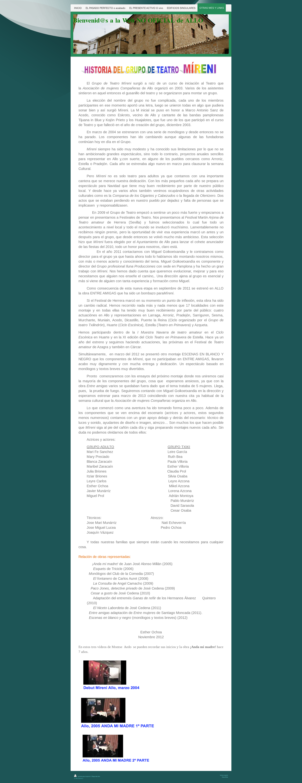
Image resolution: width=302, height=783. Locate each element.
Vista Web (225, 777)
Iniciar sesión (224, 775)
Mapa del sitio (96, 776)
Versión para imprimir (84, 776)
